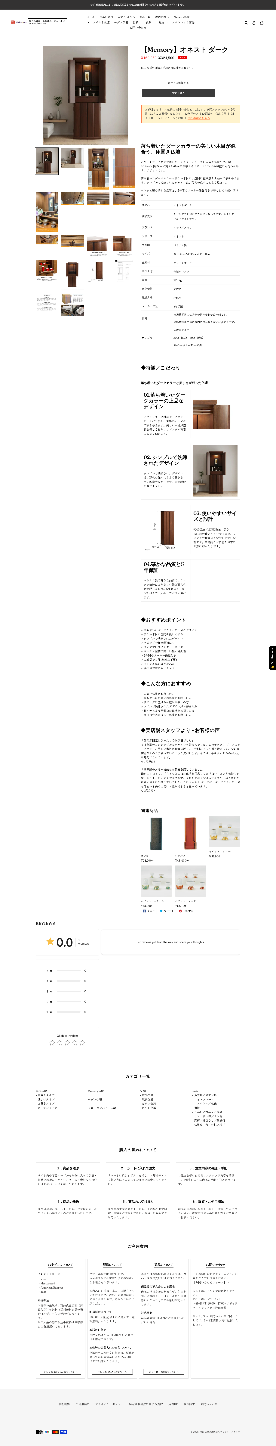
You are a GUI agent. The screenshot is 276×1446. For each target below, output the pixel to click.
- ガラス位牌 (148, 1103)
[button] (67, 970)
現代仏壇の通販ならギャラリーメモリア (220, 1431)
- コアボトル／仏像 (204, 1103)
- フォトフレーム (203, 1099)
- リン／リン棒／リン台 (207, 1116)
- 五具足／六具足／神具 (207, 1112)
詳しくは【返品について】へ (164, 1371)
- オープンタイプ (46, 1108)
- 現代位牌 (146, 1099)
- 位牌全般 (146, 1095)
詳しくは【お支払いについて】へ (61, 1371)
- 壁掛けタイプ (45, 1099)
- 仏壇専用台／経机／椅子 (208, 1125)
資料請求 (189, 1404)
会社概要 (64, 1404)
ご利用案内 (82, 1404)
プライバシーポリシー (109, 1404)
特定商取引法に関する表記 (146, 1404)
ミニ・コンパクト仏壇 (102, 1108)
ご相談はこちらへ (199, 118)
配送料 (151, 68)
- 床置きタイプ (45, 1095)
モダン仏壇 (95, 1099)
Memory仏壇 (96, 1091)
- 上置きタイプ (45, 1103)
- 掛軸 (196, 1108)
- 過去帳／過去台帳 (204, 1095)
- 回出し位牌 (148, 1108)
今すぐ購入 (178, 92)
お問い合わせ (209, 1404)
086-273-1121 (210, 1299)
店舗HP (173, 1404)
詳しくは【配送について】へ (112, 1371)
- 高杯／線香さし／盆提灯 (208, 1120)
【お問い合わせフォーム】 (209, 1282)
